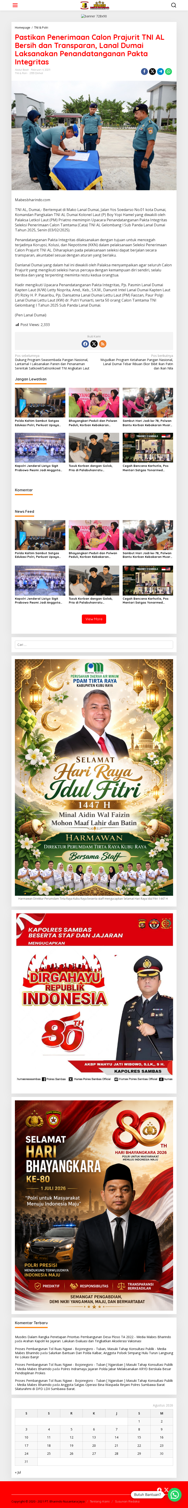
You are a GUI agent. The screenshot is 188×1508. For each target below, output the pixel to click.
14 (116, 1437)
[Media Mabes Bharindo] (95, 5)
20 (94, 1445)
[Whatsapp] (168, 71)
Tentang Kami (100, 1501)
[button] (175, 1495)
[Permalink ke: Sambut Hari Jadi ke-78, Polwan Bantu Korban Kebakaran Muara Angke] (148, 402)
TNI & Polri (21, 73)
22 (139, 1445)
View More (94, 619)
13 (94, 1437)
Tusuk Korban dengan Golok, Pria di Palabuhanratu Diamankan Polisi (91, 468)
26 (71, 1453)
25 (49, 1453)
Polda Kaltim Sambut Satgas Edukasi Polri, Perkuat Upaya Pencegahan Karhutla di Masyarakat (37, 423)
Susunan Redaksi (127, 1501)
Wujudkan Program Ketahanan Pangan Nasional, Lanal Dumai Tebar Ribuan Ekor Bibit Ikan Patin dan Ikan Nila (136, 362)
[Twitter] (94, 344)
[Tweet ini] (152, 71)
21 (116, 1445)
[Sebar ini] (144, 71)
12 (71, 1437)
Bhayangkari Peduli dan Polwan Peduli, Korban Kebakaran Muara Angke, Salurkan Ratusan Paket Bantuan (93, 423)
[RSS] (102, 344)
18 (49, 1445)
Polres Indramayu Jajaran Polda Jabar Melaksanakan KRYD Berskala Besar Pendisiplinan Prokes (93, 1371)
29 (139, 1453)
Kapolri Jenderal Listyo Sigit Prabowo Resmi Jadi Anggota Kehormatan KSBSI (37, 468)
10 (26, 1437)
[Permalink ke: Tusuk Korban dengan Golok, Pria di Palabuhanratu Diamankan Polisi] (94, 447)
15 (139, 1437)
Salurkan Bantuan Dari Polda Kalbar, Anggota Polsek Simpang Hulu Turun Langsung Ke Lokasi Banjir (94, 1355)
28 (116, 1453)
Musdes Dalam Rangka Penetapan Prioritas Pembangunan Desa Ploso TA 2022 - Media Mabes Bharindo (93, 1337)
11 (49, 1437)
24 (26, 1453)
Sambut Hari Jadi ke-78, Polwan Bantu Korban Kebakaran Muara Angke (147, 423)
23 (161, 1445)
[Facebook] (85, 344)
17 (26, 1445)
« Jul (18, 1472)
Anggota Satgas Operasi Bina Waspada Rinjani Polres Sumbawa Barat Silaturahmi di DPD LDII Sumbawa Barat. (90, 1386)
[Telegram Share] (160, 71)
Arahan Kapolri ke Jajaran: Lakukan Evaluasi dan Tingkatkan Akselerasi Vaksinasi (82, 1341)
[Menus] (15, 5)
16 (161, 1437)
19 (71, 1445)
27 (94, 1453)
